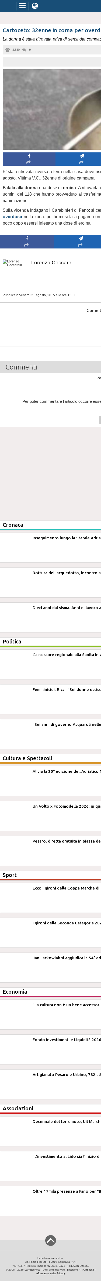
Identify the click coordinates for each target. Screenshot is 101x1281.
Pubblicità (88, 1269)
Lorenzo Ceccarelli (53, 262)
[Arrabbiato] (27, 327)
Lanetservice (32, 1269)
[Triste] (81, 327)
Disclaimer (73, 1269)
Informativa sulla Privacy (50, 1273)
